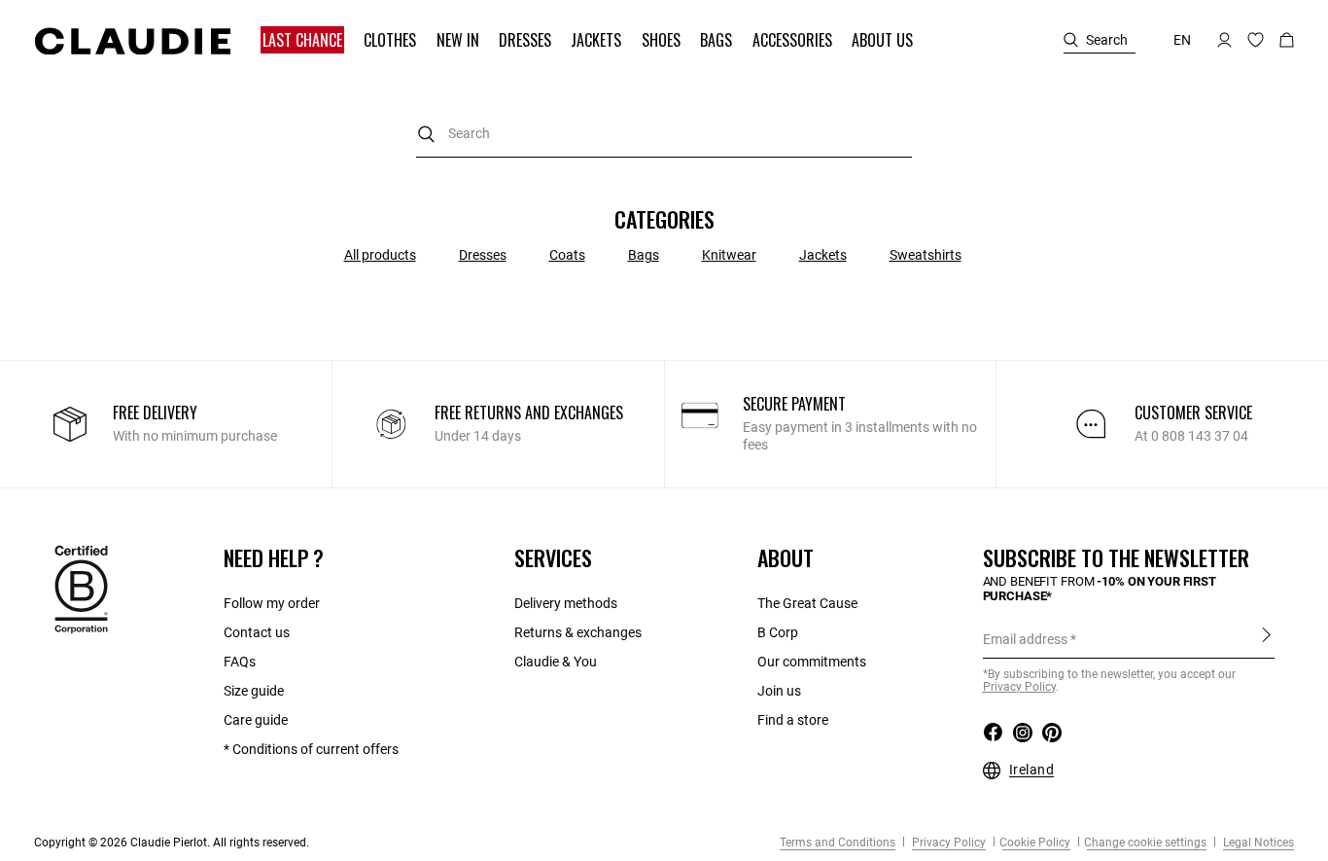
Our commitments (811, 661)
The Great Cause (807, 603)
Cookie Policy (1034, 842)
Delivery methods (565, 603)
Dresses (483, 255)
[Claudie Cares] (81, 588)
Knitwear (729, 255)
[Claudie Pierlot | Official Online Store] (132, 40)
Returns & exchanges (578, 632)
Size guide (254, 691)
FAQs (240, 661)
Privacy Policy (947, 842)
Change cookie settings (1145, 842)
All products (380, 255)
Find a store (792, 720)
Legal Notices (1257, 842)
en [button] (1182, 40)
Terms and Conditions (837, 842)
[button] (304, 40)
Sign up (1266, 638)
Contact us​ (257, 632)
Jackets (823, 255)
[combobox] (664, 134)
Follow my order (272, 603)
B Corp (777, 632)
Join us (779, 691)
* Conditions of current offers (311, 749)
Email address (1025, 639)
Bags (643, 255)
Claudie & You (555, 661)
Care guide (256, 720)
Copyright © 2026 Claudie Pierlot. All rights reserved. (171, 842)
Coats (567, 255)
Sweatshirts (925, 255)
